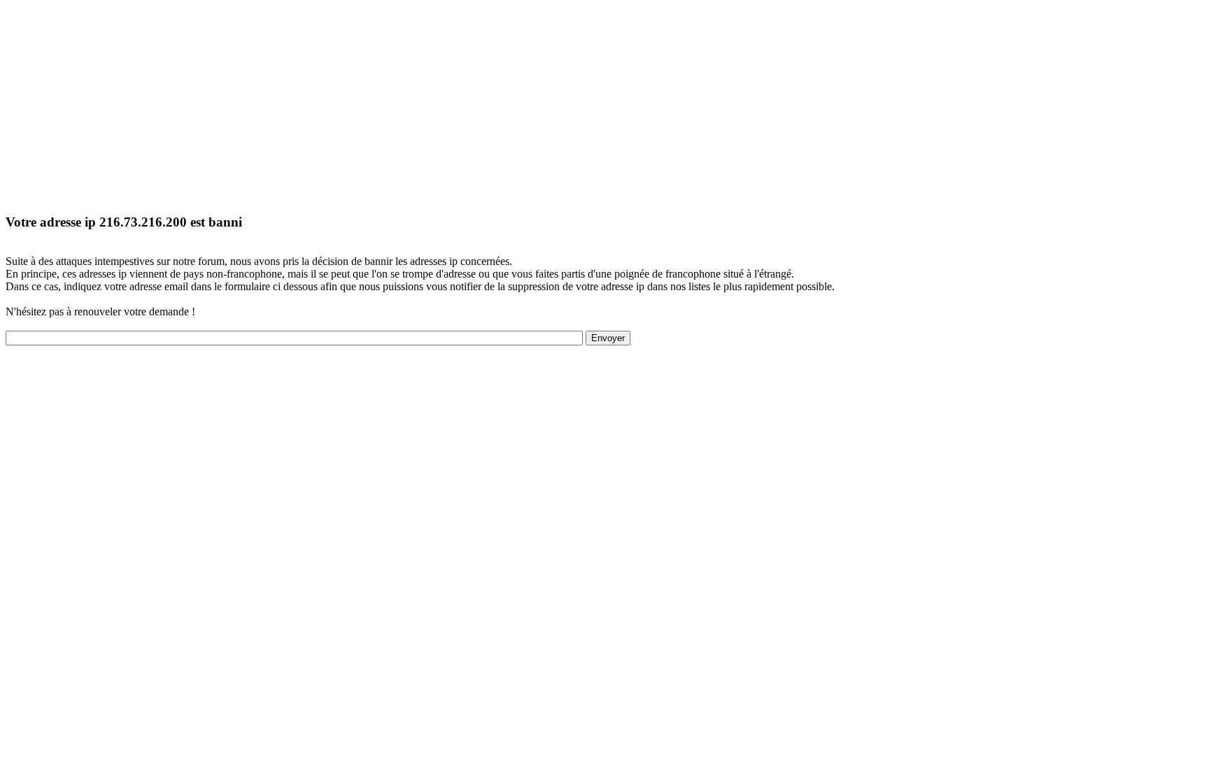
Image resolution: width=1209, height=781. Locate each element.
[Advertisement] (425, 103)
